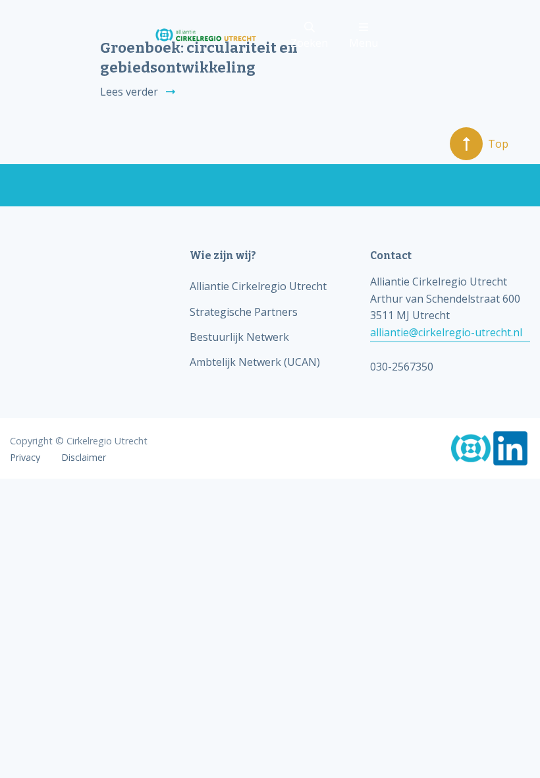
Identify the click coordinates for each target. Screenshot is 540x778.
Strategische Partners (244, 312)
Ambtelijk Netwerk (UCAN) (255, 362)
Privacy (25, 457)
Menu (363, 43)
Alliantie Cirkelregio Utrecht (258, 286)
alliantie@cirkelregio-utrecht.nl (446, 332)
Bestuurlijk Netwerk (239, 337)
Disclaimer (83, 457)
